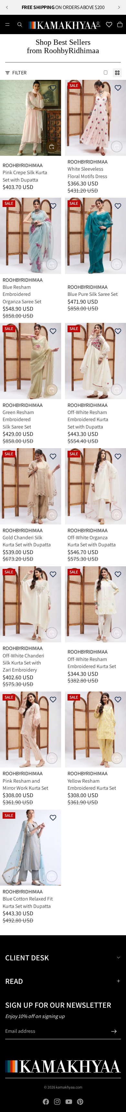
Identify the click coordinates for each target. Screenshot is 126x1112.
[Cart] (119, 24)
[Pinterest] (80, 1102)
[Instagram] (57, 1102)
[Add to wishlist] (53, 87)
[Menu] (7, 24)
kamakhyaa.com (69, 1087)
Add (57, 264)
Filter (19, 72)
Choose (57, 146)
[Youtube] (69, 1102)
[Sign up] (114, 1031)
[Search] (19, 24)
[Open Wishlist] (108, 24)
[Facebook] (46, 1102)
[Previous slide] (7, 7)
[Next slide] (119, 7)
